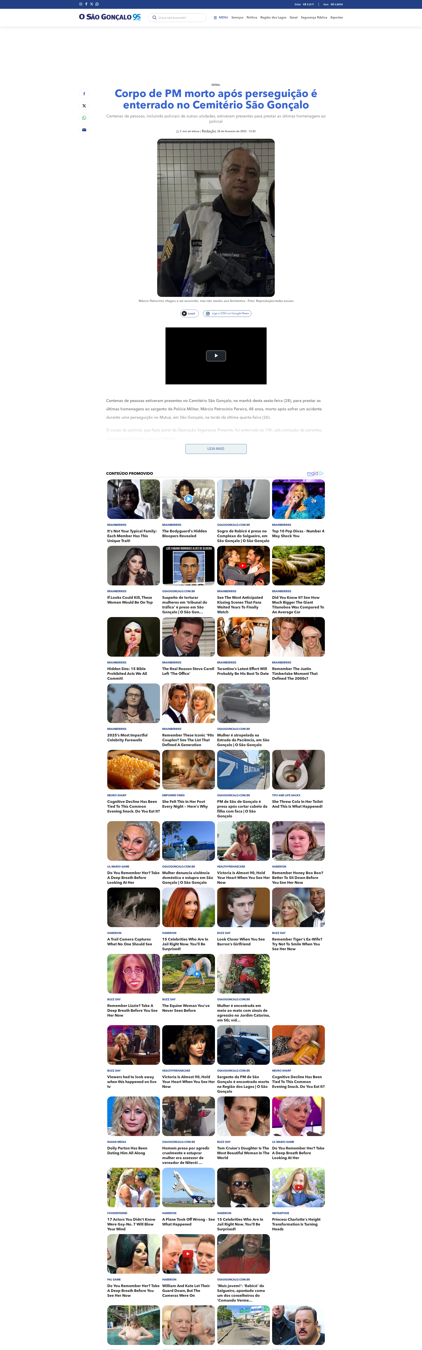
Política (252, 17)
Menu (223, 17)
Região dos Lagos (273, 17)
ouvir (191, 313)
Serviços (237, 17)
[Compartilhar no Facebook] (84, 94)
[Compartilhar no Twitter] (84, 106)
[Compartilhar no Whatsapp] (84, 118)
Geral (294, 17)
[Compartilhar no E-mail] (84, 130)
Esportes (337, 17)
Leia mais (215, 449)
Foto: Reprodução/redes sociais (270, 301)
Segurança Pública (314, 17)
